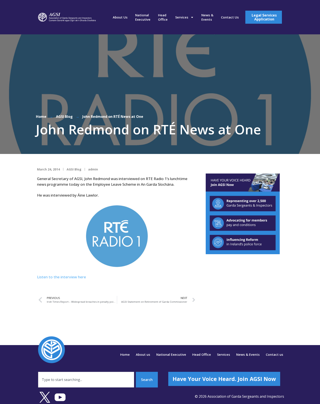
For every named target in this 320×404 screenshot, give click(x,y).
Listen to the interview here (61, 276)
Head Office (163, 17)
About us (120, 17)
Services (181, 17)
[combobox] (86, 379)
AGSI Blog (64, 116)
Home (41, 116)
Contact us (230, 17)
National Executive (142, 17)
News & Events (207, 17)
